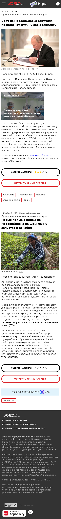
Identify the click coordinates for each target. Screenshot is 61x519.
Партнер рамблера (26, 505)
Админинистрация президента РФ (19, 69)
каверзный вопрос (41, 155)
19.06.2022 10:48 (9, 11)
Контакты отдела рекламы (19, 424)
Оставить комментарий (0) (30, 183)
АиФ (21, 271)
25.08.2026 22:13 (9, 213)
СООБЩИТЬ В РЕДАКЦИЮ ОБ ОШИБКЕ (23, 428)
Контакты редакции (15, 420)
